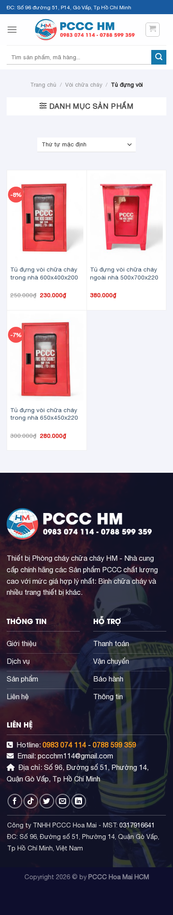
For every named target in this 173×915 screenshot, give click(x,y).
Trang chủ (43, 84)
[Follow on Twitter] (46, 801)
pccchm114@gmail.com (75, 756)
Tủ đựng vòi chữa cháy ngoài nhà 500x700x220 (124, 273)
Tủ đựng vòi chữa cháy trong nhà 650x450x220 (44, 413)
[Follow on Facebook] (15, 801)
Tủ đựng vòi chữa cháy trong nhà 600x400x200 (44, 273)
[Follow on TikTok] (31, 801)
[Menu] (12, 29)
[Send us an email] (62, 801)
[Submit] (158, 57)
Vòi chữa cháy (83, 84)
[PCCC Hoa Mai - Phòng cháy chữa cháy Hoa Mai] (86, 30)
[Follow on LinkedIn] (78, 801)
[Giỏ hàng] (152, 30)
